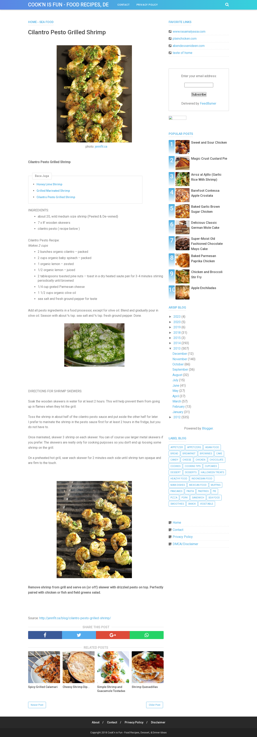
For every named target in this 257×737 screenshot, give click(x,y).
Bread (174, 453)
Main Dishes (177, 485)
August (177, 375)
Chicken (200, 459)
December (180, 354)
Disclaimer (158, 722)
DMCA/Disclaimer (185, 544)
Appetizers (194, 447)
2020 (177, 322)
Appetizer (176, 447)
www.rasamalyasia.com (189, 31)
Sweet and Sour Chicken (209, 142)
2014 (177, 343)
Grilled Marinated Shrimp (53, 190)
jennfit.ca (101, 146)
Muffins (215, 485)
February (179, 406)
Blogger (207, 428)
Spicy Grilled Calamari (43, 687)
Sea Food (214, 497)
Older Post (154, 705)
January (178, 412)
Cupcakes (211, 466)
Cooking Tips (193, 466)
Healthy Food (178, 478)
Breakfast (189, 453)
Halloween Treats (212, 472)
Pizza (173, 497)
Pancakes (176, 491)
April (176, 396)
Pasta (190, 491)
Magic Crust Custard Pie (209, 158)
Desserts (191, 472)
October (178, 364)
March (177, 401)
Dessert (175, 472)
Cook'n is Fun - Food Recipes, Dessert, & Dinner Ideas (95, 5)
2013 (177, 348)
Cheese (187, 459)
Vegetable (206, 503)
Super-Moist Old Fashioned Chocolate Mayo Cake (207, 244)
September (180, 369)
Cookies (175, 466)
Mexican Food (198, 485)
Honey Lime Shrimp (49, 184)
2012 (177, 417)
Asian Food (212, 447)
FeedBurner (208, 103)
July (175, 380)
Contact (123, 4)
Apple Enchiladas (203, 288)
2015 (177, 338)
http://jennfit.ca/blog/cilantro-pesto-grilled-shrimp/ (75, 618)
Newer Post (37, 705)
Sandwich (198, 497)
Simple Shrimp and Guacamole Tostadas (111, 689)
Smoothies (177, 503)
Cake (219, 453)
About (95, 722)
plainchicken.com (185, 38)
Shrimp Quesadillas (145, 687)
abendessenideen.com (189, 46)
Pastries (203, 491)
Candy (174, 459)
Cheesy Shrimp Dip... (76, 687)
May (175, 391)
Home (177, 522)
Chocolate (216, 459)
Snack (192, 503)
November (180, 359)
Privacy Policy (147, 4)
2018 (177, 333)
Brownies (206, 453)
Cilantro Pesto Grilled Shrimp (56, 197)
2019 (177, 327)
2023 (177, 317)
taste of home (182, 53)
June (176, 385)
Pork (185, 497)
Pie (214, 491)
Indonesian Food (202, 478)
